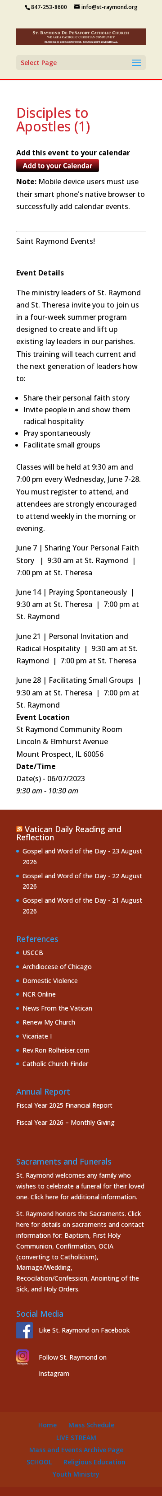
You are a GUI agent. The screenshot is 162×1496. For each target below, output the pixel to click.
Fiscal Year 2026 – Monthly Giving (65, 1122)
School (39, 1462)
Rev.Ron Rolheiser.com (56, 1050)
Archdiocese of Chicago (57, 966)
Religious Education (94, 1462)
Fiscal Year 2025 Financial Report (64, 1105)
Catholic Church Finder (55, 1063)
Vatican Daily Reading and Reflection (69, 833)
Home (47, 1425)
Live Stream (76, 1437)
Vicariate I (37, 1036)
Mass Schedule (91, 1425)
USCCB (32, 952)
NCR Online (39, 994)
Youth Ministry (76, 1474)
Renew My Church (48, 1022)
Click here (44, 1197)
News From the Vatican (57, 1008)
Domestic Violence (50, 980)
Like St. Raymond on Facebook (84, 1330)
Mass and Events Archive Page (76, 1449)
